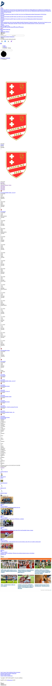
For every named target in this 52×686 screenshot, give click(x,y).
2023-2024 (3, 189)
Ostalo (12, 14)
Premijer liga (8, 14)
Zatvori (2, 556)
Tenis (11, 22)
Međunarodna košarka (29, 14)
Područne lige (27, 9)
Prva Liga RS (3, 16)
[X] (8, 41)
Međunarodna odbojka (31, 18)
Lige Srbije (22, 10)
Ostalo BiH (17, 10)
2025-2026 (3, 186)
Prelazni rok (48, 10)
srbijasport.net (10, 680)
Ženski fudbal (3, 10)
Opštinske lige (41, 9)
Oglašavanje (13, 673)
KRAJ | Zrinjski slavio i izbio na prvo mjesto (8, 585)
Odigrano (2, 185)
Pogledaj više (3, 418)
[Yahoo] (11, 41)
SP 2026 (9, 12)
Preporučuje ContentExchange (45, 590)
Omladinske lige (47, 9)
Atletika (18, 22)
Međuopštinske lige (34, 9)
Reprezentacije (43, 10)
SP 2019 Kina (43, 14)
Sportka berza (10, 675)
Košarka (12, 27)
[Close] (1, 682)
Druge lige (15, 9)
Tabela (10, 185)
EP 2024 (2, 12)
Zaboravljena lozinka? (5, 36)
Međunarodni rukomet (32, 16)
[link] (26, 197)
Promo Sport (24, 23)
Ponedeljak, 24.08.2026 (5, 58)
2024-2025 (3, 188)
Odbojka (17, 27)
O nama (4, 672)
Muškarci (5, 46)
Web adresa (3, 184)
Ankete (5, 675)
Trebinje (2, 144)
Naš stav (19, 23)
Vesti (1, 7)
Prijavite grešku (4, 674)
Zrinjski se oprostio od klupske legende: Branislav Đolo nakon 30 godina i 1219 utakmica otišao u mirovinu (26, 586)
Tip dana (43, 23)
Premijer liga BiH (4, 9)
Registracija (12, 36)
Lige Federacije (12, 10)
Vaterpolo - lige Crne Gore (38, 22)
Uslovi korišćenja (9, 672)
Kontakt (9, 673)
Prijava (3, 33)
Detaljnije (2, 182)
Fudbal (3, 27)
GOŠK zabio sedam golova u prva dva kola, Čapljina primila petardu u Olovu (9, 571)
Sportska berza (6, 22)
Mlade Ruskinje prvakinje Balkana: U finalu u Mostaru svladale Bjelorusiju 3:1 (26, 571)
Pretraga (8, 674)
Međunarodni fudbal (36, 10)
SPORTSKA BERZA (5, 31)
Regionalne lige (21, 9)
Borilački (22, 22)
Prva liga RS (10, 9)
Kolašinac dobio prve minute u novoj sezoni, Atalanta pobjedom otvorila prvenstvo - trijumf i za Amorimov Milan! (43, 571)
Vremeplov (5, 23)
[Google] (2, 41)
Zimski (2, 22)
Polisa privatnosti (16, 672)
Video (2, 23)
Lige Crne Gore (28, 10)
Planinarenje (26, 22)
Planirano (6, 185)
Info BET (16, 23)
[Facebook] (5, 41)
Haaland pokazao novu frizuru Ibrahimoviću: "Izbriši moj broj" (42, 585)
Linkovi (2, 675)
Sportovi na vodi (47, 22)
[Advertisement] (26, 70)
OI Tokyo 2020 (38, 23)
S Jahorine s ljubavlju (5, 25)
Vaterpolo (31, 22)
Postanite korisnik (4, 673)
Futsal (7, 10)
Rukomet (22, 27)
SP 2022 (6, 12)
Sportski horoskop (30, 23)
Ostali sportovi (11, 23)
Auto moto (14, 22)
